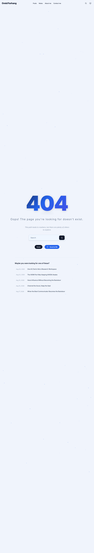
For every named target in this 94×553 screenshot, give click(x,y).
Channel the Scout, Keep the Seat (39, 286)
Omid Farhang (9, 3)
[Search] (62, 238)
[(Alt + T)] (90, 3)
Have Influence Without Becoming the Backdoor (44, 280)
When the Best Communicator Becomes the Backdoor (46, 291)
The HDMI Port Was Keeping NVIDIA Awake (42, 275)
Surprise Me (53, 247)
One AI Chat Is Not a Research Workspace (41, 269)
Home (38, 247)
